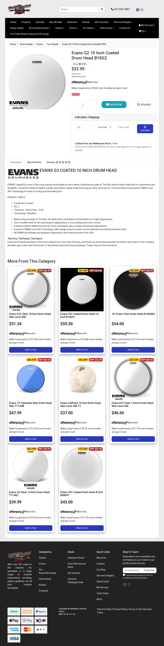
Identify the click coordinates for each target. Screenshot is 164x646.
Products (26, 22)
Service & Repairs (122, 22)
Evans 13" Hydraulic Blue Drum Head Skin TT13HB (30, 404)
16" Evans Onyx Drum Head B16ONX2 (133, 313)
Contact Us (124, 28)
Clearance (72, 22)
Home (13, 22)
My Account (103, 587)
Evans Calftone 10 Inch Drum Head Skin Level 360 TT (80, 404)
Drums (73, 28)
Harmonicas (106, 28)
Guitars (59, 28)
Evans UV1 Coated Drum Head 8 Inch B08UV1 (81, 494)
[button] (146, 25)
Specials (40, 22)
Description (16, 162)
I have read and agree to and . (137, 576)
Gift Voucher (74, 573)
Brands (86, 22)
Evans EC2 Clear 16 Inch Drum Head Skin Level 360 (30, 315)
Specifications (34, 162)
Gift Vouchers (102, 22)
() (143, 31)
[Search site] (102, 9)
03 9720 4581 (122, 9)
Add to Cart (31, 349)
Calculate (145, 130)
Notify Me (115, 104)
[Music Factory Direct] (20, 9)
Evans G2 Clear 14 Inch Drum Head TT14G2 (29, 494)
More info (93, 82)
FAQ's (99, 599)
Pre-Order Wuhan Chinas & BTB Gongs (29, 34)
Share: (76, 64)
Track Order (102, 593)
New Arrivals (55, 22)
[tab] (16, 162)
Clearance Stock (76, 557)
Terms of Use (135, 609)
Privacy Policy (141, 578)
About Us (101, 557)
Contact (101, 563)
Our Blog (101, 569)
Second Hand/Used (38, 28)
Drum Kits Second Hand (77, 565)
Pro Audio (88, 28)
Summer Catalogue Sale (75, 581)
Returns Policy (104, 609)
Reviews (51, 162)
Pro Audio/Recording (47, 571)
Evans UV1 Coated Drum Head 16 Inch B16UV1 (79, 315)
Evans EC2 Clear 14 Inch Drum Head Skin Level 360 (132, 404)
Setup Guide (103, 581)
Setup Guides (17, 28)
